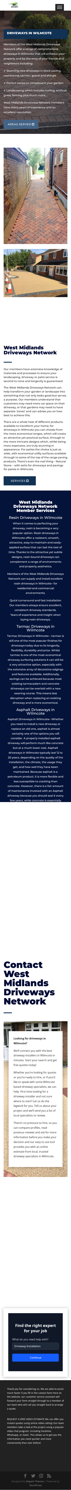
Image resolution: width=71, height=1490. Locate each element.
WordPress (35, 1485)
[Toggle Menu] (59, 7)
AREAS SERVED (19, 124)
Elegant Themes (35, 1481)
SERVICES (18, 480)
